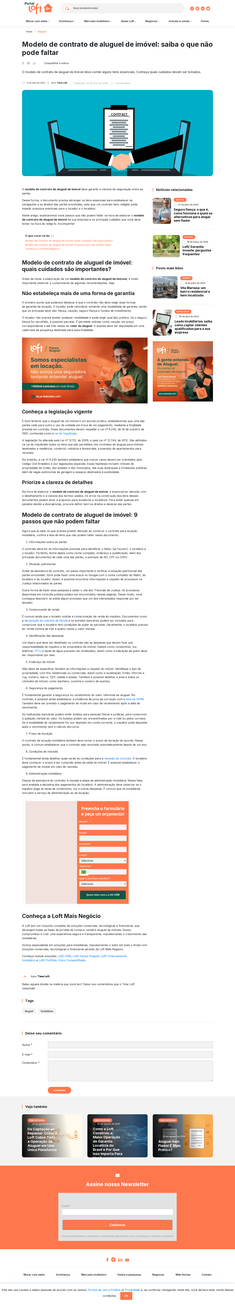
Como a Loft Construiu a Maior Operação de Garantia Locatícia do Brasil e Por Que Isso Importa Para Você (107, 1143)
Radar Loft (128, 21)
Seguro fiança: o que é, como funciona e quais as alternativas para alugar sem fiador (193, 215)
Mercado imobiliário (97, 21)
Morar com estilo (37, 21)
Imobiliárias (47, 1011)
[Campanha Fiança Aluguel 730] (85, 370)
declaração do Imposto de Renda (46, 620)
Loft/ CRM (64, 956)
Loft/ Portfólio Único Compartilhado (62, 960)
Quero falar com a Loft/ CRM (103, 894)
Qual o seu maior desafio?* (94, 878)
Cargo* (83, 855)
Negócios (151, 21)
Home (29, 31)
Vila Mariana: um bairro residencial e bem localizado (195, 291)
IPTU (37, 651)
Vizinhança (66, 21)
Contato (206, 1274)
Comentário (31, 1062)
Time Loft (44, 976)
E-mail (27, 1054)
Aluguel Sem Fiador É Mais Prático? (169, 1145)
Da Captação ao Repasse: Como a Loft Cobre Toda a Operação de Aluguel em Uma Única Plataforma (42, 1139)
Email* (83, 832)
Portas (205, 21)
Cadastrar (118, 1225)
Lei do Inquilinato (66, 433)
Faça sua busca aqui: (85, 8)
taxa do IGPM (135, 699)
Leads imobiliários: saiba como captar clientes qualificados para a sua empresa (193, 326)
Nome (27, 1045)
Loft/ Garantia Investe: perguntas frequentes (197, 250)
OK (126, 1295)
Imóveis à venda (179, 21)
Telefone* (85, 866)
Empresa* (85, 843)
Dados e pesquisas (129, 1274)
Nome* (83, 821)
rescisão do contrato (117, 758)
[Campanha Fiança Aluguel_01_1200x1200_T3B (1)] (183, 371)
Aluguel (42, 31)
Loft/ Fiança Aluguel (86, 956)
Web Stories (182, 1274)
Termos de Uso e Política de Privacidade (113, 1290)
